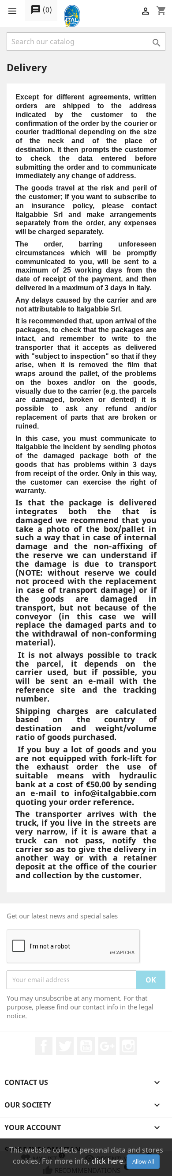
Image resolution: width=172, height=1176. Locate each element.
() (41, 9)
